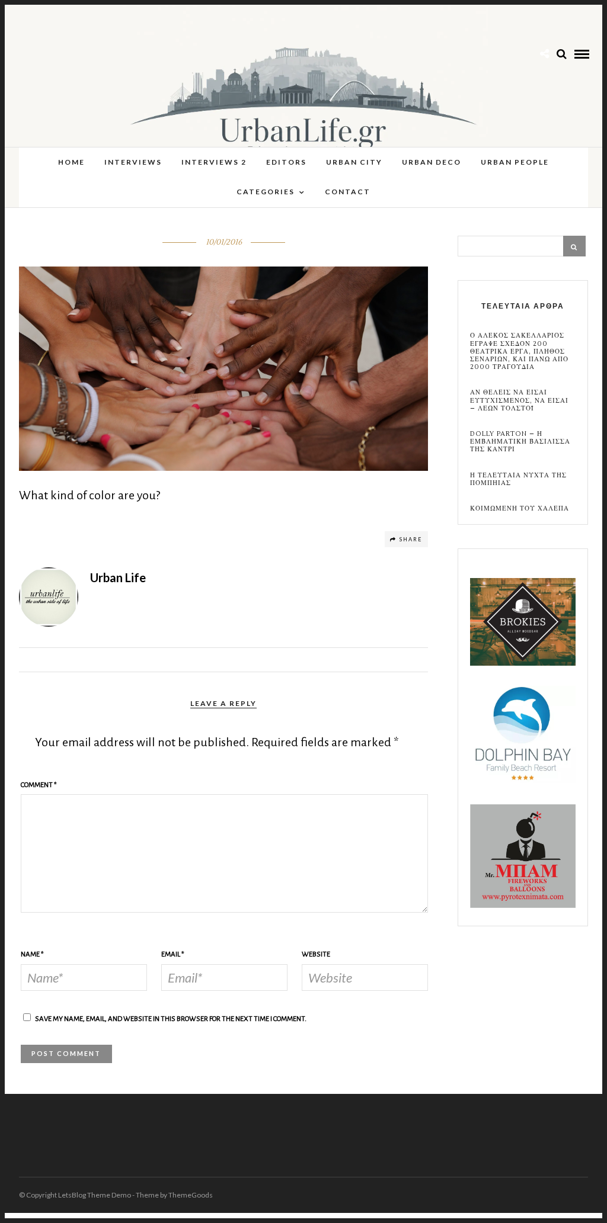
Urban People (515, 162)
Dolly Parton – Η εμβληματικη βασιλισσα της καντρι (520, 442)
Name (32, 954)
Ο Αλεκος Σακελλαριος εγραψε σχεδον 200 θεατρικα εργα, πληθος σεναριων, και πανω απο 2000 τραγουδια (519, 351)
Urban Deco (431, 162)
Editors (286, 162)
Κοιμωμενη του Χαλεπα (519, 508)
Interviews (133, 162)
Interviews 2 (214, 162)
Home (71, 162)
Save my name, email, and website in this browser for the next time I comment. (170, 1019)
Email (172, 954)
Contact (347, 191)
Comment (39, 785)
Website (316, 954)
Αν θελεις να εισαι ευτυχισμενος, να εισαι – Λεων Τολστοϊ (519, 400)
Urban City (354, 162)
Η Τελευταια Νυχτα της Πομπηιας (518, 479)
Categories (266, 191)
